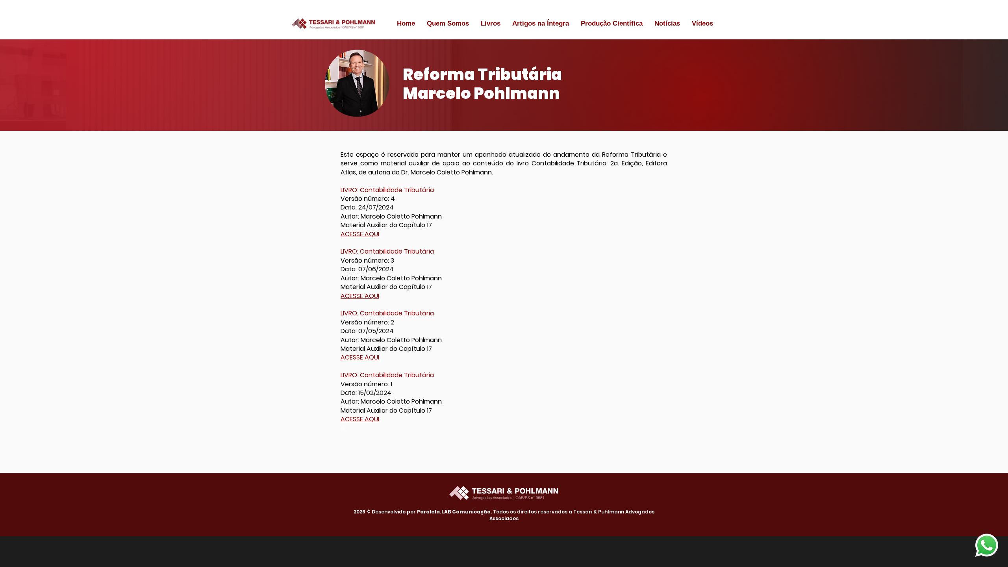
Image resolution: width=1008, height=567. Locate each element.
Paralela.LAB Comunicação (454, 511)
